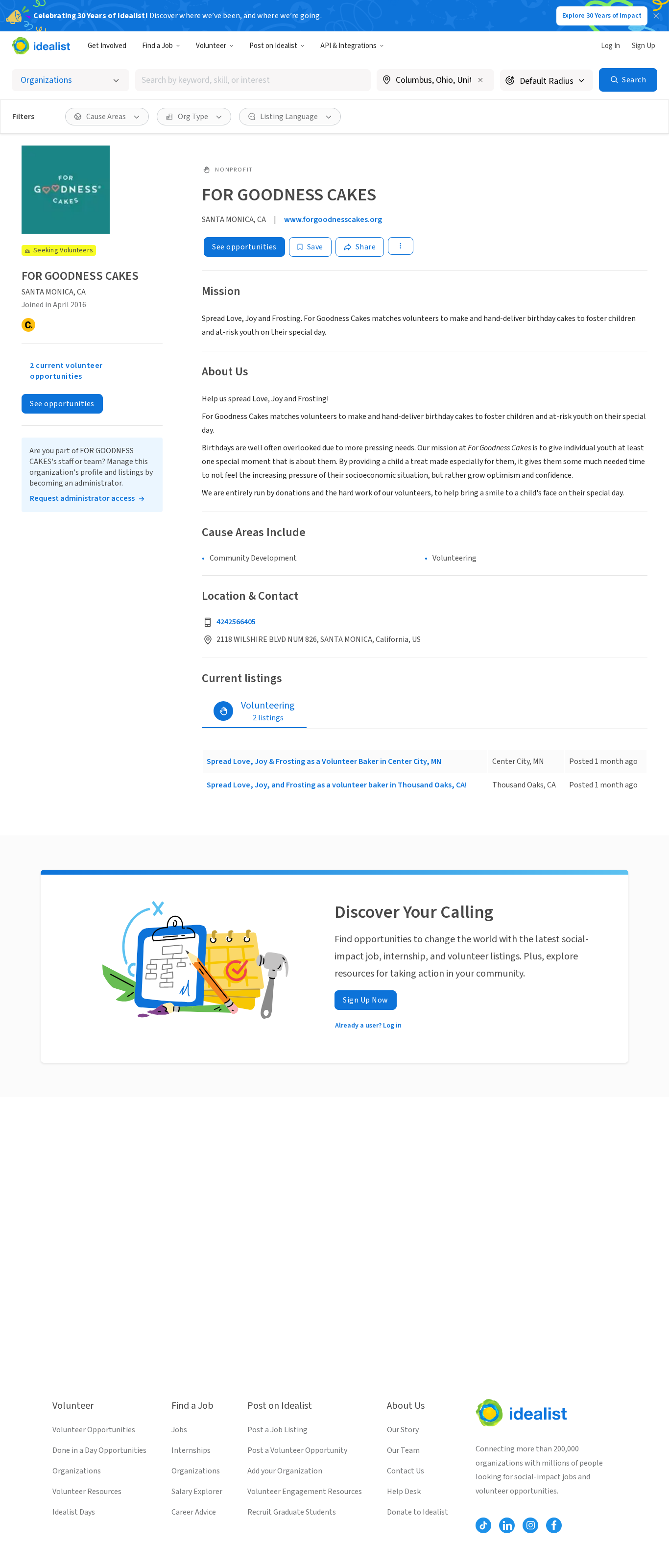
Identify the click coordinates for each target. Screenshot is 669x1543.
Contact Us (405, 1471)
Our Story (403, 1429)
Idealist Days (73, 1512)
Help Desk (404, 1491)
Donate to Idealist (417, 1512)
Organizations (76, 1471)
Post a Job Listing (277, 1429)
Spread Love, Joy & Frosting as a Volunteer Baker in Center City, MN (324, 761)
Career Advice (193, 1512)
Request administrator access (82, 498)
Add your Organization (284, 1471)
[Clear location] (480, 80)
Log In (610, 46)
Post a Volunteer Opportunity (297, 1450)
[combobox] (253, 80)
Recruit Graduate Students (291, 1512)
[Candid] (28, 325)
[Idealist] (41, 45)
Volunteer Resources (86, 1491)
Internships (191, 1450)
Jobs (179, 1429)
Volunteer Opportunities (93, 1429)
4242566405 (236, 621)
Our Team (403, 1450)
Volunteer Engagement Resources (304, 1491)
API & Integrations (348, 46)
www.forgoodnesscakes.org (333, 219)
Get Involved (107, 46)
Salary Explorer (196, 1491)
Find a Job (157, 46)
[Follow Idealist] (483, 1525)
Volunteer (211, 46)
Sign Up (643, 46)
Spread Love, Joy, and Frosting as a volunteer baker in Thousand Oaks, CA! (337, 785)
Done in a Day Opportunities (99, 1450)
